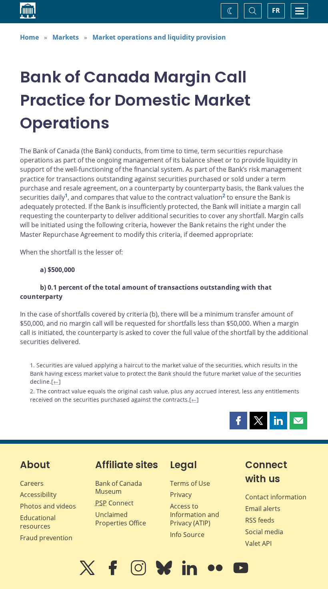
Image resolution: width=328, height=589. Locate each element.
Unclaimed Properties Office (120, 518)
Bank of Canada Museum (118, 487)
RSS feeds (259, 520)
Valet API (258, 543)
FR (276, 10)
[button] (238, 420)
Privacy (181, 494)
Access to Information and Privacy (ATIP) (194, 514)
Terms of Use (190, 483)
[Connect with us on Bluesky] (165, 573)
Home (29, 37)
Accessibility (38, 494)
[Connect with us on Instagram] (139, 573)
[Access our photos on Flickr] (216, 573)
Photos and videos (48, 506)
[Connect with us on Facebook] (113, 573)
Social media (264, 531)
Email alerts (262, 508)
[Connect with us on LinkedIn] (190, 573)
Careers (32, 483)
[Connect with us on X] (88, 573)
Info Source (187, 534)
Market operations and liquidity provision (159, 37)
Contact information (275, 497)
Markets (65, 37)
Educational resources (38, 522)
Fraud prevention (46, 537)
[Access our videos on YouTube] (241, 573)
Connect (114, 503)
